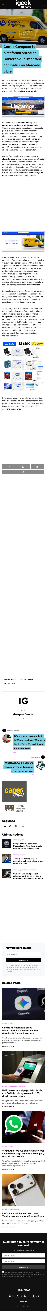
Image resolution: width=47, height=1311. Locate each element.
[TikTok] (21, 826)
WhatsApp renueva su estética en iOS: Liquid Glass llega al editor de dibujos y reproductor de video (23, 1153)
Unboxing (22, 855)
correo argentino (10, 679)
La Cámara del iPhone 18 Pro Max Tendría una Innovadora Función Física (23, 1215)
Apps (32, 775)
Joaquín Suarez (23, 714)
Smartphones (14, 1209)
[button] (3, 4)
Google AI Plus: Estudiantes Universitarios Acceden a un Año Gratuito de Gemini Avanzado (27, 846)
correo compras (27, 679)
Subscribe (22, 960)
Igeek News (23, 1290)
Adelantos (6, 40)
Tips (14, 752)
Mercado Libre (9, 683)
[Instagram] (15, 826)
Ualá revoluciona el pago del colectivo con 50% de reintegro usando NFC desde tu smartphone (28, 876)
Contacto (23, 1302)
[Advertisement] (23, 203)
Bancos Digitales (30, 870)
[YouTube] (4, 826)
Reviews (15, 855)
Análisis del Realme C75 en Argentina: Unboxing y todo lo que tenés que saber (28, 861)
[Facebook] (10, 826)
